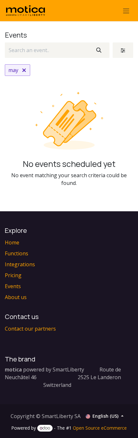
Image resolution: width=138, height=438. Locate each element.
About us (16, 297)
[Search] (98, 50)
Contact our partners (30, 328)
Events (13, 286)
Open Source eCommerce (100, 428)
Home (12, 242)
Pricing (13, 275)
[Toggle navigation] (126, 10)
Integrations (20, 264)
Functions (16, 253)
